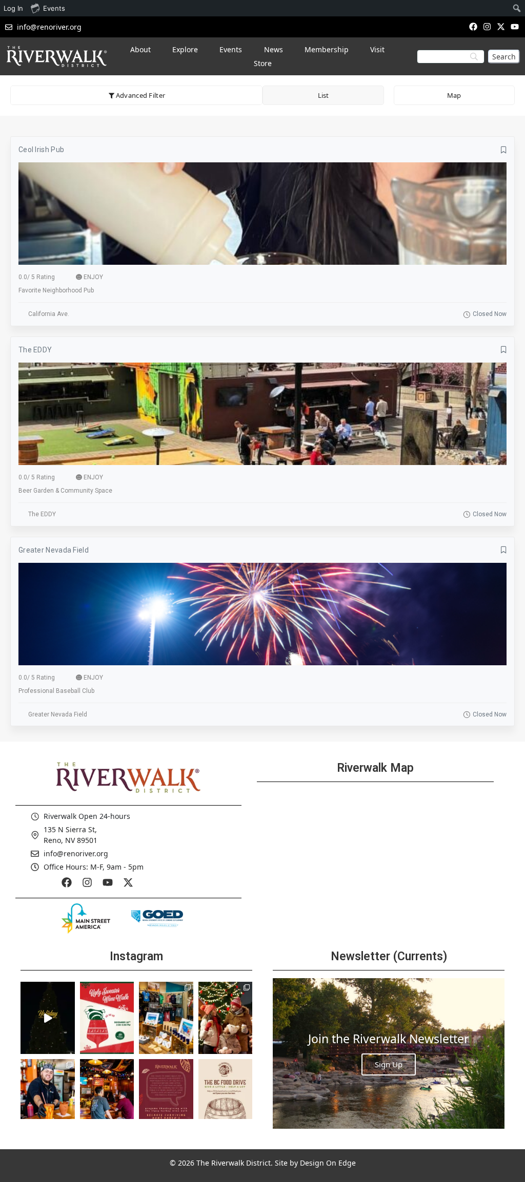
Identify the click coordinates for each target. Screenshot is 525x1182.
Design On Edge (328, 1163)
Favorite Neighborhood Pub (56, 290)
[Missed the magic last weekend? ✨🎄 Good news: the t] (48, 1017)
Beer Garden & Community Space (65, 490)
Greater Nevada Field (53, 550)
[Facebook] (473, 26)
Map (454, 95)
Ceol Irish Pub (41, 149)
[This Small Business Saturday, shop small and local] (166, 1017)
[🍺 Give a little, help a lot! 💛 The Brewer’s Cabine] (225, 1095)
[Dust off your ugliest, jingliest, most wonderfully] (107, 1017)
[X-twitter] (501, 26)
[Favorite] (504, 150)
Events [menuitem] (54, 8)
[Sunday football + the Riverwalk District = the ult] (107, 1095)
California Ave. (48, 314)
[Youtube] (515, 26)
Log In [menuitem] (13, 8)
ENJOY (93, 277)
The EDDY (35, 350)
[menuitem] (517, 8)
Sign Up (388, 1064)
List (323, 95)
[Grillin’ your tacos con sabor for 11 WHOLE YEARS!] (48, 1095)
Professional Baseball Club (56, 690)
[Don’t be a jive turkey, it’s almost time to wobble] (166, 1095)
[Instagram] (487, 26)
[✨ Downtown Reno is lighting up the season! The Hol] (225, 1017)
